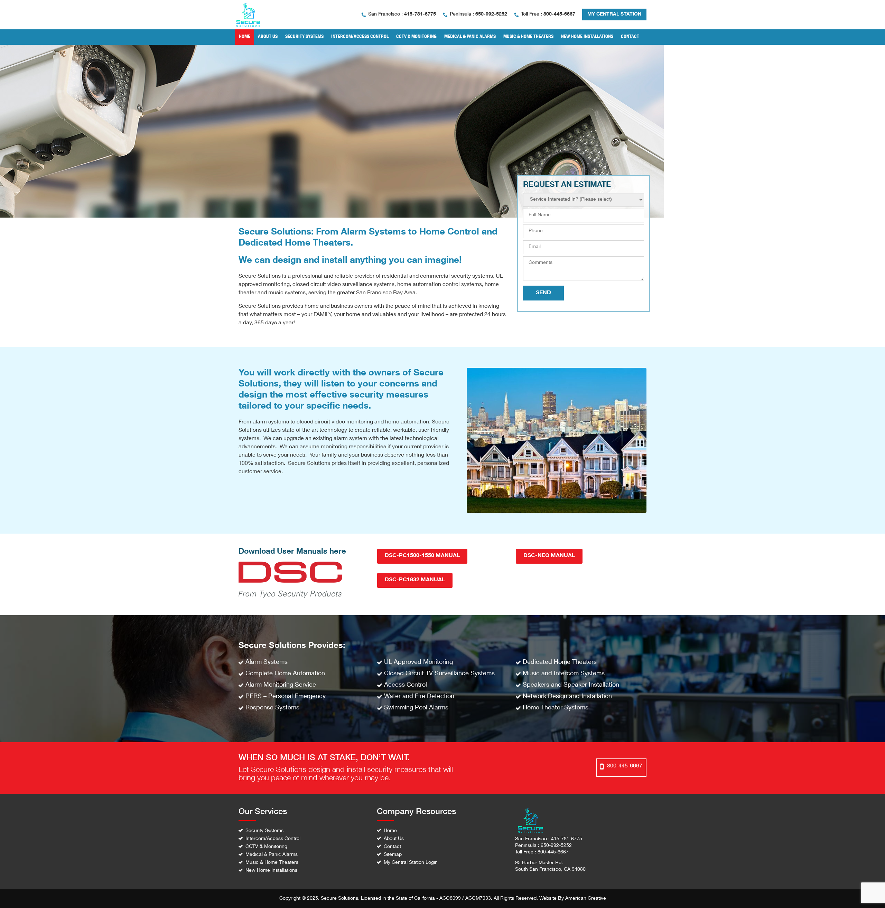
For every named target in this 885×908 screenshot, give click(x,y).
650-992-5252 (491, 14)
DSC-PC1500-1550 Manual (422, 556)
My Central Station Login (411, 862)
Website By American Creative (572, 898)
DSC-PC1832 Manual (415, 580)
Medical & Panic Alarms (271, 854)
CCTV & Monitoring (266, 846)
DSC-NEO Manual (549, 556)
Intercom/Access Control (272, 839)
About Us (394, 839)
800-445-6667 (559, 14)
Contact (392, 846)
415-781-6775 (420, 14)
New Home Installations (271, 870)
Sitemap (393, 854)
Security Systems (264, 831)
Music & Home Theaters (271, 862)
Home (390, 831)
